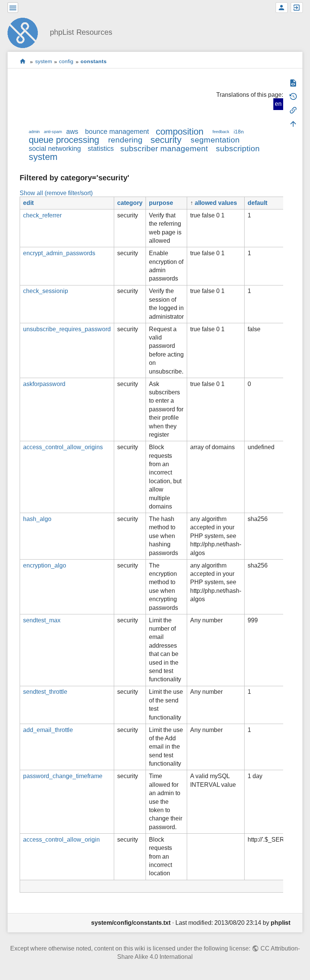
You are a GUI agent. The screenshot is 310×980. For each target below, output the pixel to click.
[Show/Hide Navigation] (13, 7)
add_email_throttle (48, 730)
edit (28, 203)
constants (94, 62)
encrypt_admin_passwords (59, 253)
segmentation (215, 139)
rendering (125, 139)
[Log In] (297, 7)
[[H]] (26, 32)
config (66, 62)
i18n (239, 132)
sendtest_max (41, 620)
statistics (101, 148)
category (130, 203)
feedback (220, 131)
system (43, 62)
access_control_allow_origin (61, 839)
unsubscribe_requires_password (67, 329)
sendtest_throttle (45, 691)
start (23, 61)
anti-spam (53, 131)
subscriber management (164, 148)
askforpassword (44, 384)
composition (179, 131)
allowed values (216, 203)
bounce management (117, 131)
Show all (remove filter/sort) (56, 193)
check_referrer (42, 215)
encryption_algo (44, 565)
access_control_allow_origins (63, 447)
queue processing (64, 140)
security (165, 140)
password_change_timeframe (62, 776)
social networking (55, 148)
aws (72, 131)
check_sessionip (45, 291)
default (257, 203)
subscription (238, 148)
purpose (161, 203)
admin (34, 131)
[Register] (282, 7)
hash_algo (37, 519)
